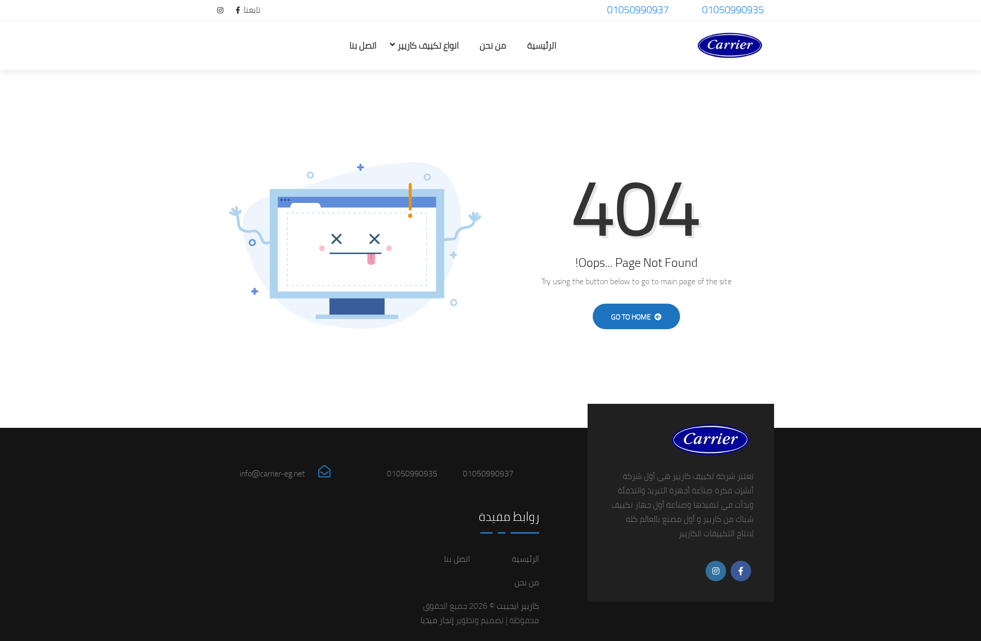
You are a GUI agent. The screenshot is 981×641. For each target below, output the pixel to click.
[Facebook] (232, 10)
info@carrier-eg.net (272, 473)
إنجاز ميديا (437, 620)
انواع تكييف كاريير (428, 45)
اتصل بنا (363, 45)
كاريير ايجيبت (517, 605)
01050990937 (638, 9)
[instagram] (215, 10)
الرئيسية (541, 45)
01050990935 (733, 9)
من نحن (493, 45)
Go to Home (631, 317)
